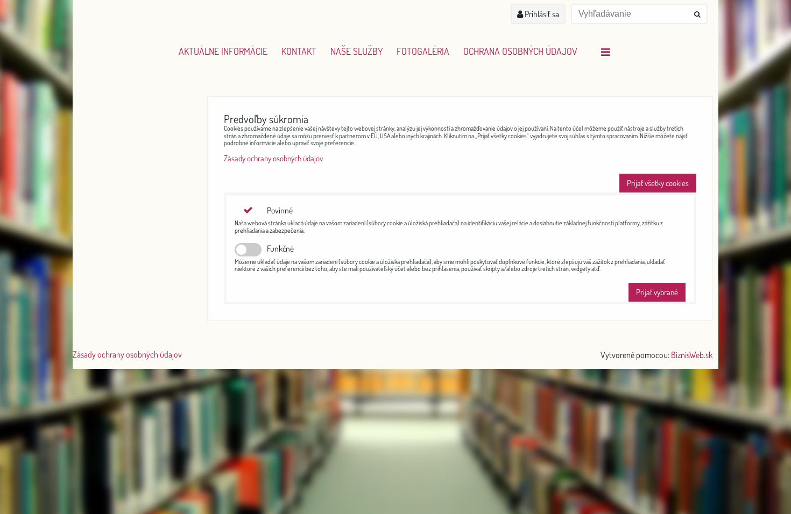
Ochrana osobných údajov (520, 51)
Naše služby (356, 51)
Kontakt (298, 51)
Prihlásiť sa (541, 14)
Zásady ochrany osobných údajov (273, 158)
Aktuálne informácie (223, 51)
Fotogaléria (423, 51)
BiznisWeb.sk (691, 354)
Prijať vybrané (657, 292)
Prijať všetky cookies (658, 183)
